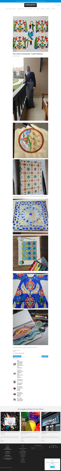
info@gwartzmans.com (9, 458)
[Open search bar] (55, 5)
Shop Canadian (29, 8)
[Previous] (15, 1)
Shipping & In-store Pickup (23, 448)
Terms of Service (23, 462)
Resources (48, 8)
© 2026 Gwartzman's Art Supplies (4, 467)
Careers (23, 458)
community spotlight (21, 353)
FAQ (22, 447)
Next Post (45, 356)
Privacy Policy (23, 460)
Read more (2, 440)
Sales (34, 8)
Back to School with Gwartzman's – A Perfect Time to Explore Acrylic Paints (30, 433)
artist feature (16, 353)
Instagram (14, 351)
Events (38, 8)
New (6, 8)
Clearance (53, 8)
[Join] (44, 448)
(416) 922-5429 (9, 459)
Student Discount (22, 456)
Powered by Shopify (10, 467)
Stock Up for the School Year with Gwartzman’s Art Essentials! (10, 433)
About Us (23, 449)
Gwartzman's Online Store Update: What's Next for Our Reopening (50, 433)
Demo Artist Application (23, 452)
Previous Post (17, 356)
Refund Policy (23, 459)
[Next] (46, 1)
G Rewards (43, 8)
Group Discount (23, 455)
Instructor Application (23, 451)
